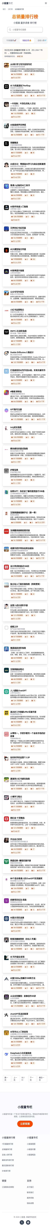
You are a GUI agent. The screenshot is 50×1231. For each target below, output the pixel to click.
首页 (4, 9)
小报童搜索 (31, 1144)
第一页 (6, 1078)
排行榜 (10, 9)
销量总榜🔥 (26, 40)
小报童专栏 (25, 1107)
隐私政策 (30, 1203)
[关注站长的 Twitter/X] (22, 1222)
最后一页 (41, 1078)
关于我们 (30, 1187)
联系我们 (30, 1192)
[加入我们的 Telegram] (28, 1222)
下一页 (31, 1078)
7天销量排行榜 (7, 1144)
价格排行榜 (6, 1171)
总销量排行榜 (7, 1149)
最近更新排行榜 (8, 1165)
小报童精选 (31, 1154)
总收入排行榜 (7, 1154)
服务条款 (30, 1198)
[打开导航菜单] (46, 3)
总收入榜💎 (42, 40)
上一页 (15, 1078)
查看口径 (20, 56)
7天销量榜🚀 (11, 40)
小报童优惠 (31, 1149)
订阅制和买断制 (8, 1187)
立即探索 (25, 1123)
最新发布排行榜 (8, 1160)
